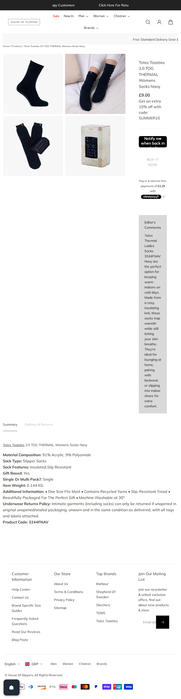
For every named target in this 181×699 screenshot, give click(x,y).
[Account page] (159, 22)
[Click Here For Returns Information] (91, 5)
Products (17, 46)
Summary (10, 424)
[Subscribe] (162, 622)
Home (6, 46)
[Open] (12, 687)
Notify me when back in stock (153, 141)
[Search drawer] (148, 22)
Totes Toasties (14, 445)
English (10, 664)
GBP (35, 664)
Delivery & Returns (39, 424)
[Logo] (24, 22)
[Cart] (170, 22)
